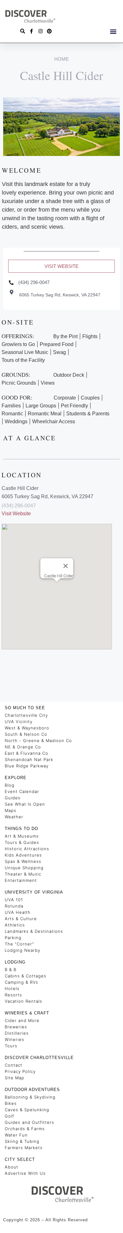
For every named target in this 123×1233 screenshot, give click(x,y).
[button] (113, 31)
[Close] (65, 565)
